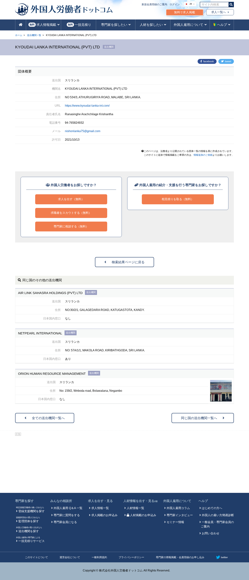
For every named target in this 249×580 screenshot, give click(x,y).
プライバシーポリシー (131, 557)
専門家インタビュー (180, 515)
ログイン (175, 4)
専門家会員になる (65, 522)
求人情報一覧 (100, 508)
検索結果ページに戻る (128, 262)
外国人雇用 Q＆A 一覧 (68, 508)
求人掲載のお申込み (104, 515)
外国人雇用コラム (178, 508)
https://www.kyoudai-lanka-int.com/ (87, 105)
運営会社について (70, 557)
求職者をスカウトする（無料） (71, 212)
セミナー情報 (175, 522)
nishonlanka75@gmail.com (82, 131)
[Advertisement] (124, 463)
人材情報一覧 (135, 508)
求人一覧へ (218, 12)
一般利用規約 (99, 557)
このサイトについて (36, 557)
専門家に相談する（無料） (71, 226)
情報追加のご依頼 (203, 155)
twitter (224, 557)
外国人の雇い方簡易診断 (218, 515)
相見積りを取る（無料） (178, 199)
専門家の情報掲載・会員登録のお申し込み (180, 557)
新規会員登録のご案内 (154, 4)
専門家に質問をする (67, 515)
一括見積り (79, 25)
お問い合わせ (210, 533)
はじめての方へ (212, 508)
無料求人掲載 (184, 12)
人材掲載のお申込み (143, 515)
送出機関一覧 (34, 35)
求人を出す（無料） (71, 199)
